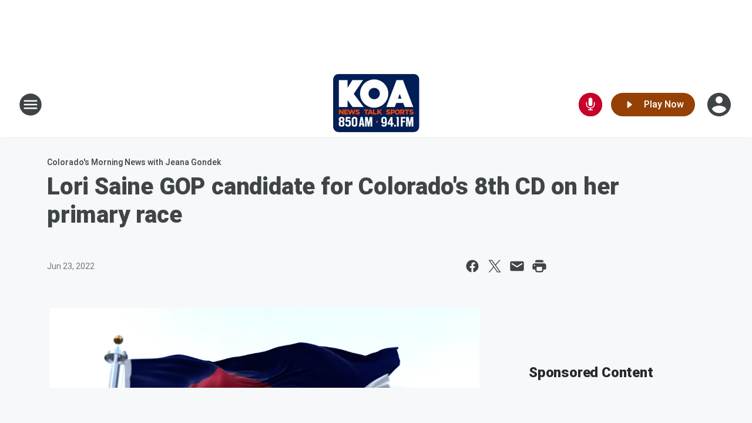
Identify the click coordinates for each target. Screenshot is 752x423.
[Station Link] (376, 104)
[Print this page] (539, 266)
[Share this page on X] (494, 266)
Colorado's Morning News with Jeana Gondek (134, 162)
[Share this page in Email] (517, 266)
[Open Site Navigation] (30, 104)
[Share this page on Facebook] (472, 266)
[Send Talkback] (590, 104)
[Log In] (720, 104)
